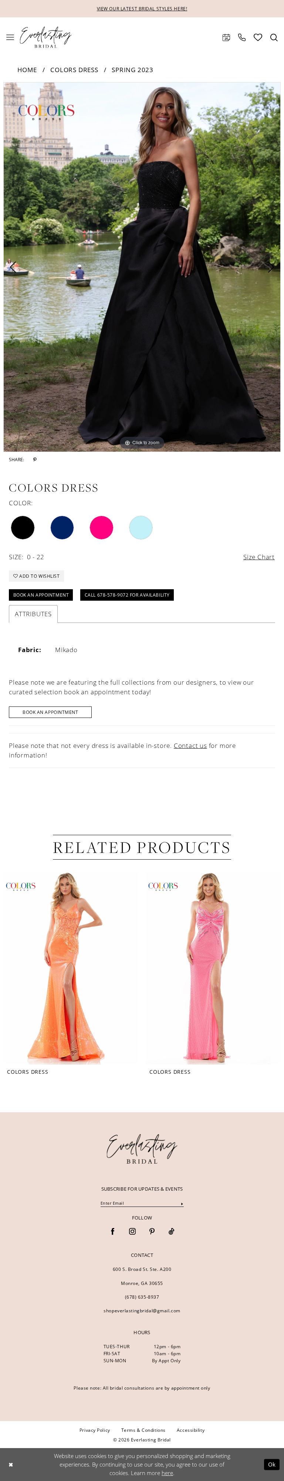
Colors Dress (74, 69)
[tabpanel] (142, 267)
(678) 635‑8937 (142, 1297)
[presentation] (70, 968)
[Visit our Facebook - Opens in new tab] (112, 1232)
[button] (10, 37)
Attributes (33, 614)
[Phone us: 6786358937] (242, 37)
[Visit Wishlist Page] (258, 37)
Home (27, 69)
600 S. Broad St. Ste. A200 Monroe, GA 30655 (142, 1276)
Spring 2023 (132, 69)
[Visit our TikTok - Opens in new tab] (171, 1232)
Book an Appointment (41, 595)
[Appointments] (226, 37)
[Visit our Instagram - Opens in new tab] (132, 1232)
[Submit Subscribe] (181, 1203)
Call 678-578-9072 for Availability (127, 595)
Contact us (190, 745)
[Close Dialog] (10, 1464)
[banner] (142, 1149)
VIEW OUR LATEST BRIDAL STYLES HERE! (142, 8)
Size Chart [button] (259, 557)
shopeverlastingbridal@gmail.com (142, 1310)
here (167, 1473)
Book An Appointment (50, 712)
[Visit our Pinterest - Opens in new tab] (152, 1232)
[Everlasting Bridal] (46, 37)
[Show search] (274, 37)
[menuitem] (10, 37)
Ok (272, 1464)
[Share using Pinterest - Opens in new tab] (35, 459)
